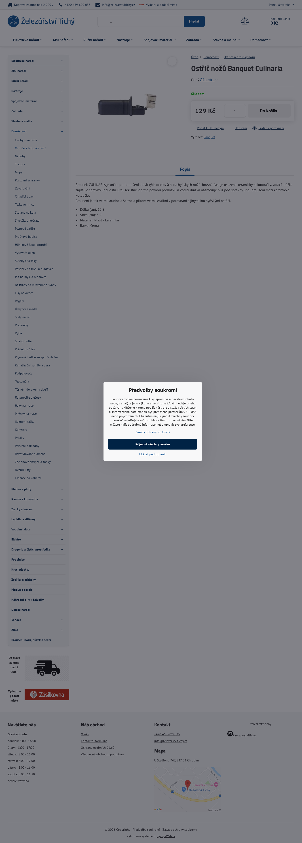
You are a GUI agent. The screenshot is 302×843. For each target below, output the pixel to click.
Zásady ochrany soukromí (152, 432)
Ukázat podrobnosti (152, 454)
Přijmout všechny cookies (152, 444)
